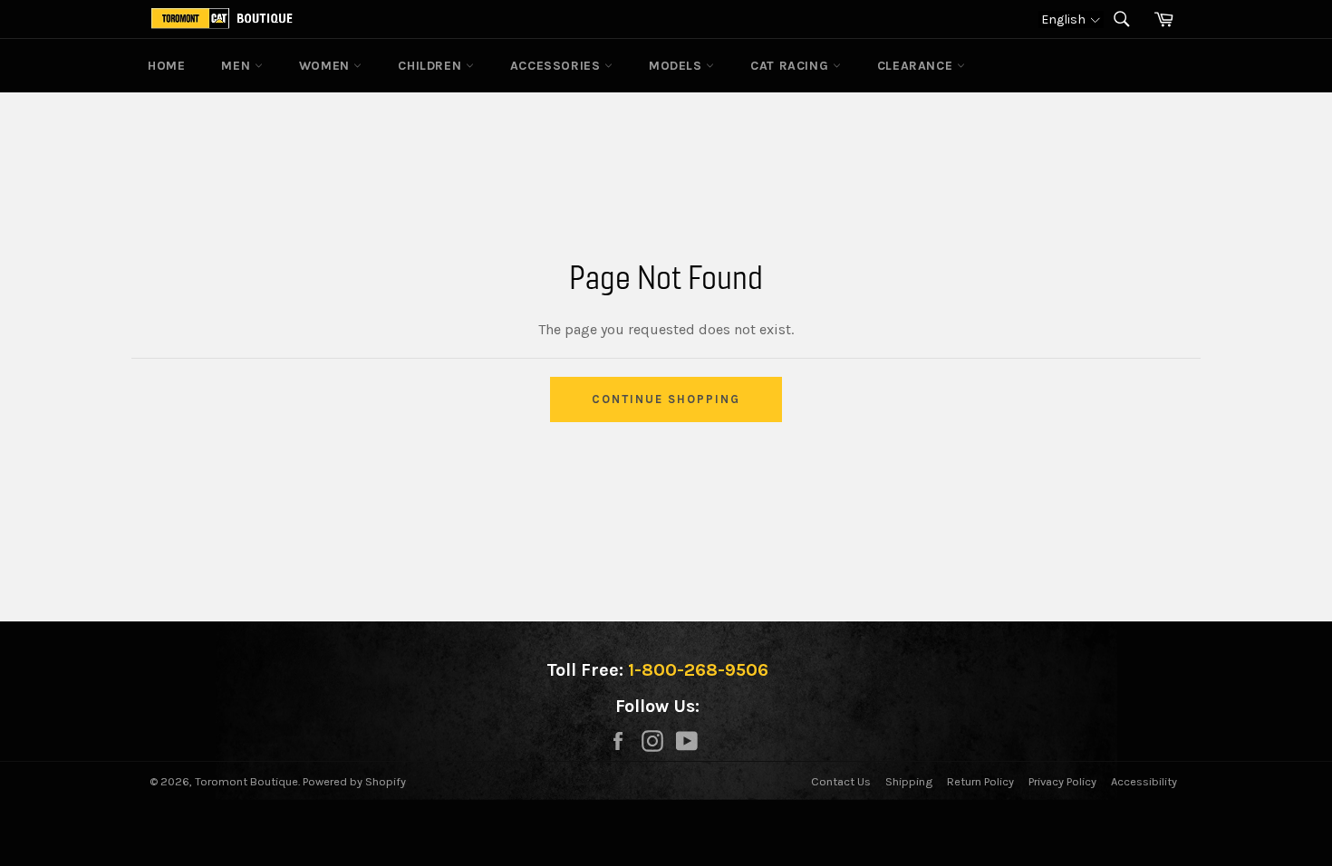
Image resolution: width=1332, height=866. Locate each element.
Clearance (917, 65)
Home (166, 65)
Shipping (908, 781)
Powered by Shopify (354, 781)
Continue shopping (665, 399)
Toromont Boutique (246, 781)
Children (431, 65)
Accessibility (1144, 781)
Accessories (557, 65)
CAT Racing (791, 65)
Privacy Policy (1062, 781)
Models (677, 65)
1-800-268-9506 (698, 669)
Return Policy (980, 781)
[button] (1071, 19)
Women (326, 65)
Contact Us (841, 781)
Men (237, 65)
